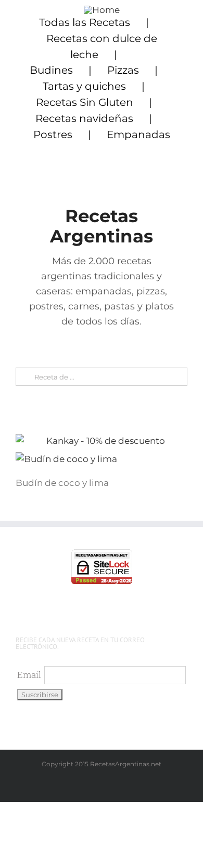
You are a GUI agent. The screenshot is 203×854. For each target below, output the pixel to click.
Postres (52, 134)
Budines (51, 70)
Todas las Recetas (84, 22)
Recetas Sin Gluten (84, 102)
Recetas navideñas (84, 118)
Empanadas (138, 134)
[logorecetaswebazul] (102, 10)
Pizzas (123, 70)
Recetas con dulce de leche (101, 46)
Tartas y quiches (84, 86)
